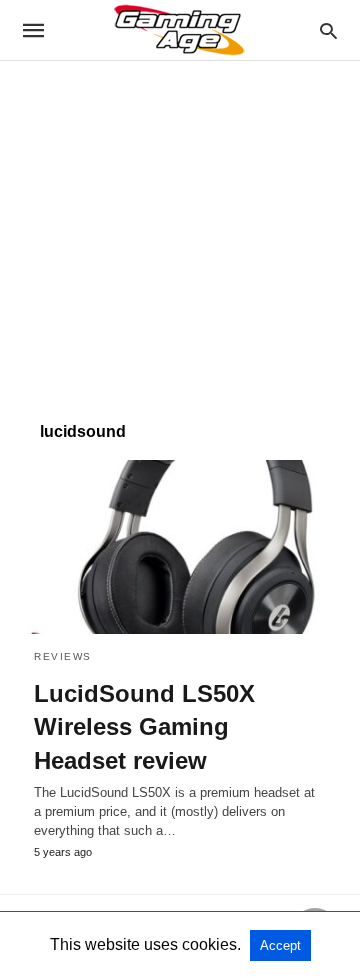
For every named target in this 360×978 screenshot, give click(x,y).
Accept (280, 945)
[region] (180, 231)
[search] (328, 30)
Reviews (63, 656)
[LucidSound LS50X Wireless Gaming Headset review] (180, 547)
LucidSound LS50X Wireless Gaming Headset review (144, 727)
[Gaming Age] (179, 30)
